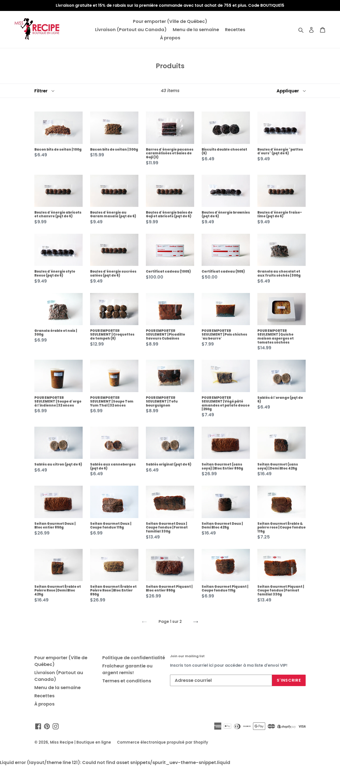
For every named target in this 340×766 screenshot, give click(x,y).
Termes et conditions (126, 681)
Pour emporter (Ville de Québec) (170, 21)
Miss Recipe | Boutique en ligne (80, 742)
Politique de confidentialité (133, 657)
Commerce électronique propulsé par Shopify (162, 742)
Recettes (235, 29)
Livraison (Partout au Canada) (131, 29)
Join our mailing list (187, 656)
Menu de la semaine (196, 29)
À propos (170, 38)
